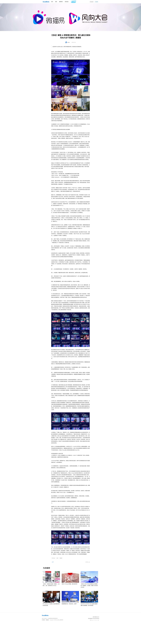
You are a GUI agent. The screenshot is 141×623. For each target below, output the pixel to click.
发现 (56, 1)
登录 (97, 1)
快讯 (52, 1)
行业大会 (53, 558)
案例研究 (61, 1)
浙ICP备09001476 (96, 616)
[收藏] (86, 562)
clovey (68, 42)
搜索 (92, 1)
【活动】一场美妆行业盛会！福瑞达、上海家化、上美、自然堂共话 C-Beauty (51, 585)
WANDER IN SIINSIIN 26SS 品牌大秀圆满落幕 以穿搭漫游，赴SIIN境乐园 (89, 604)
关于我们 (43, 619)
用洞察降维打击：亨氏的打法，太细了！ (70, 603)
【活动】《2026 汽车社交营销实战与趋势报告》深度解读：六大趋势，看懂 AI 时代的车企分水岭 (89, 586)
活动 (57, 558)
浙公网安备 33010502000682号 (93, 618)
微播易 (61, 558)
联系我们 (47, 619)
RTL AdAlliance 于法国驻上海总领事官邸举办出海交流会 (51, 604)
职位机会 (66, 1)
